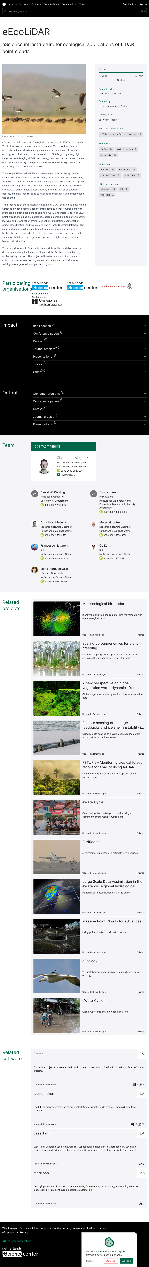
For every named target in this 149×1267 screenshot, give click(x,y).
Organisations (51, 4)
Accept (126, 1261)
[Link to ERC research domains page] (121, 128)
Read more (90, 1261)
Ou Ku (103, 545)
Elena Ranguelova (52, 568)
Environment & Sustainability (47, 286)
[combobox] (74, 11)
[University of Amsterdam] (47, 302)
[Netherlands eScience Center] (82, 286)
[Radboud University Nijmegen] (117, 286)
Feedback (128, 4)
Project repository (110, 119)
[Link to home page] (10, 4)
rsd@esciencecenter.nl (19, 1240)
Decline (110, 1261)
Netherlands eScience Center (113, 106)
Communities (69, 4)
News (82, 4)
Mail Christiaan (68, 475)
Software (24, 4)
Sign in (143, 4)
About (103, 1228)
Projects (36, 4)
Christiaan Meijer (71, 458)
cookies (98, 1251)
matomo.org (115, 1251)
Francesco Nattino (53, 545)
